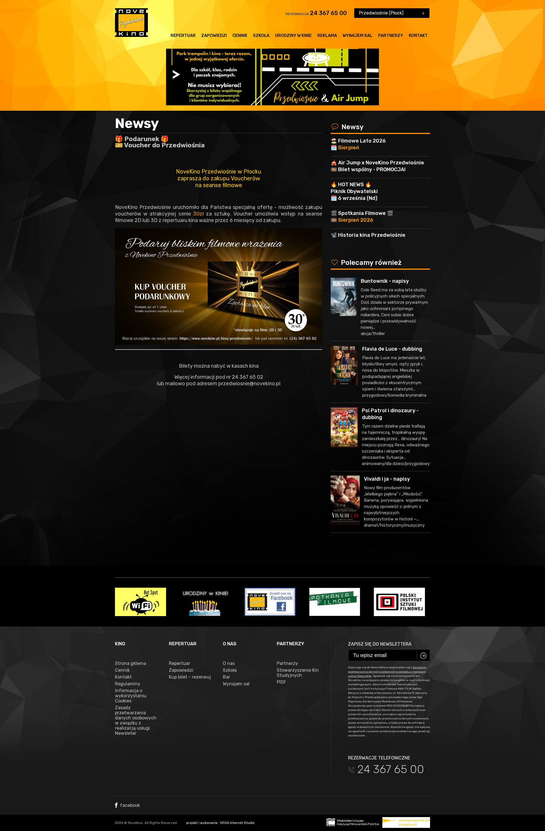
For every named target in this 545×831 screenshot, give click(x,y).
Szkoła (261, 35)
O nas (229, 663)
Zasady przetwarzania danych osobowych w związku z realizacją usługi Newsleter (135, 720)
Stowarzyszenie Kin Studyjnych (298, 673)
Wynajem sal (357, 35)
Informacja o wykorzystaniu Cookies (130, 696)
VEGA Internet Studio (237, 823)
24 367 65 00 (328, 13)
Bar (226, 677)
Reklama (327, 35)
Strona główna (130, 663)
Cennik (239, 35)
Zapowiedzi (214, 35)
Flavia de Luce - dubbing (392, 349)
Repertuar (183, 35)
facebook (129, 805)
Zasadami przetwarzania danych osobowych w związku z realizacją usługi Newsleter (387, 672)
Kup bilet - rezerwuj (190, 677)
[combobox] (391, 13)
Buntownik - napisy (385, 281)
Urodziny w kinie (293, 35)
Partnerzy (390, 35)
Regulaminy (127, 683)
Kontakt (418, 35)
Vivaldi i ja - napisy (387, 479)
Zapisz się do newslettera (380, 644)
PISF (281, 682)
